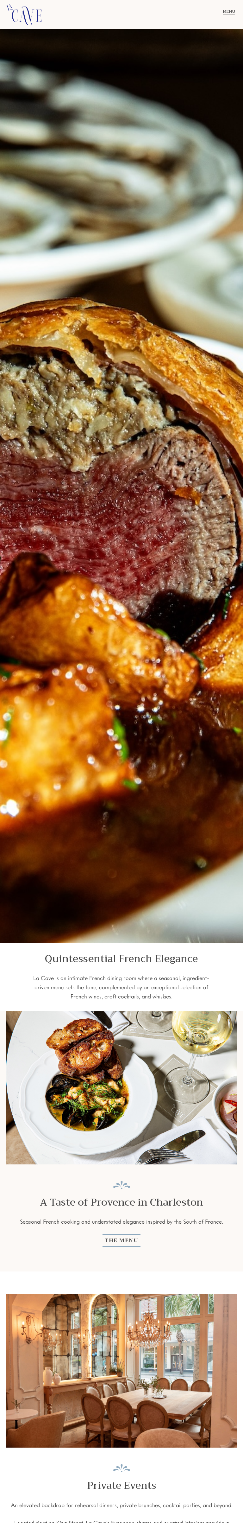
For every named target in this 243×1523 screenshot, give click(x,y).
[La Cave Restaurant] (104, 14)
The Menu (121, 1240)
